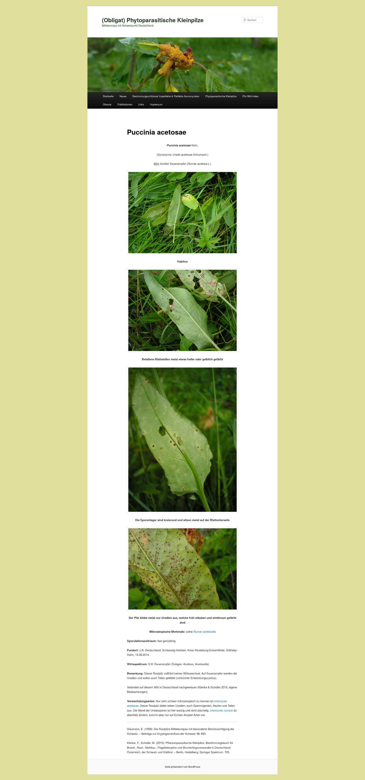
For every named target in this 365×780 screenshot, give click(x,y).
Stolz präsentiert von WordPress (182, 766)
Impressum (156, 104)
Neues (123, 96)
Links (141, 104)
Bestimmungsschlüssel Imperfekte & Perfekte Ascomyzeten (166, 96)
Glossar (107, 104)
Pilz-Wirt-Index (250, 96)
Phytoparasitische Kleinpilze (220, 96)
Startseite (108, 96)
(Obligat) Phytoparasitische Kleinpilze (153, 20)
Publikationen (124, 104)
